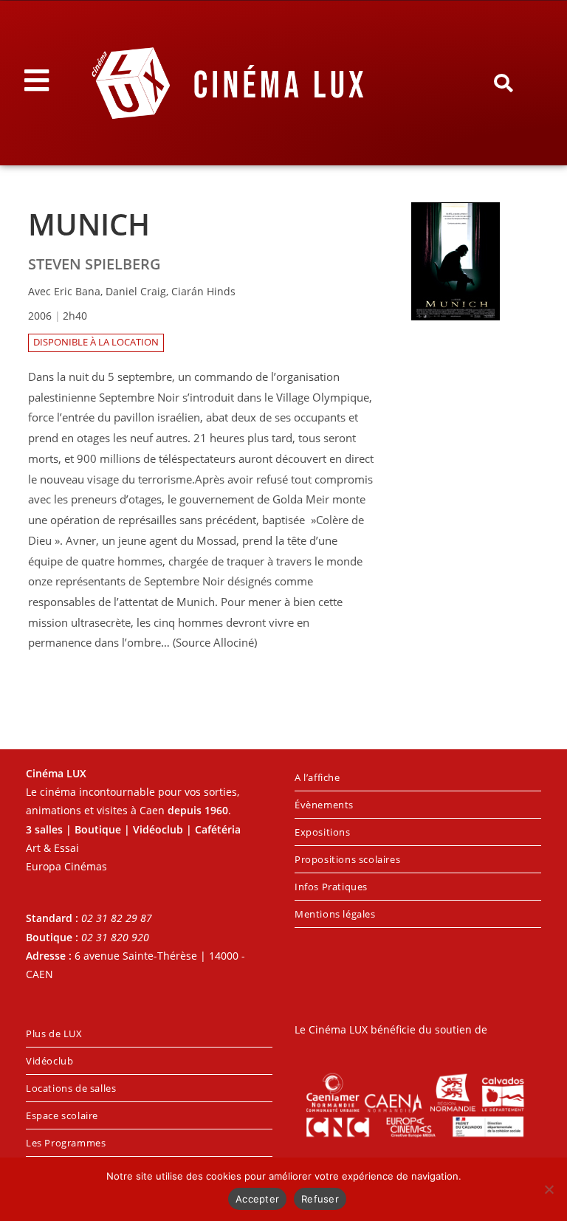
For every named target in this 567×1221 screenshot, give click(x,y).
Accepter (257, 1199)
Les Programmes (66, 1142)
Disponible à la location (96, 342)
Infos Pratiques (331, 886)
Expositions (323, 832)
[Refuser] (548, 1189)
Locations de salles (71, 1088)
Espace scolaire (62, 1115)
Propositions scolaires (347, 859)
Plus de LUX (54, 1033)
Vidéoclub (49, 1060)
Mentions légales (335, 914)
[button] (503, 83)
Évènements (324, 804)
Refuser (320, 1199)
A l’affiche (317, 777)
